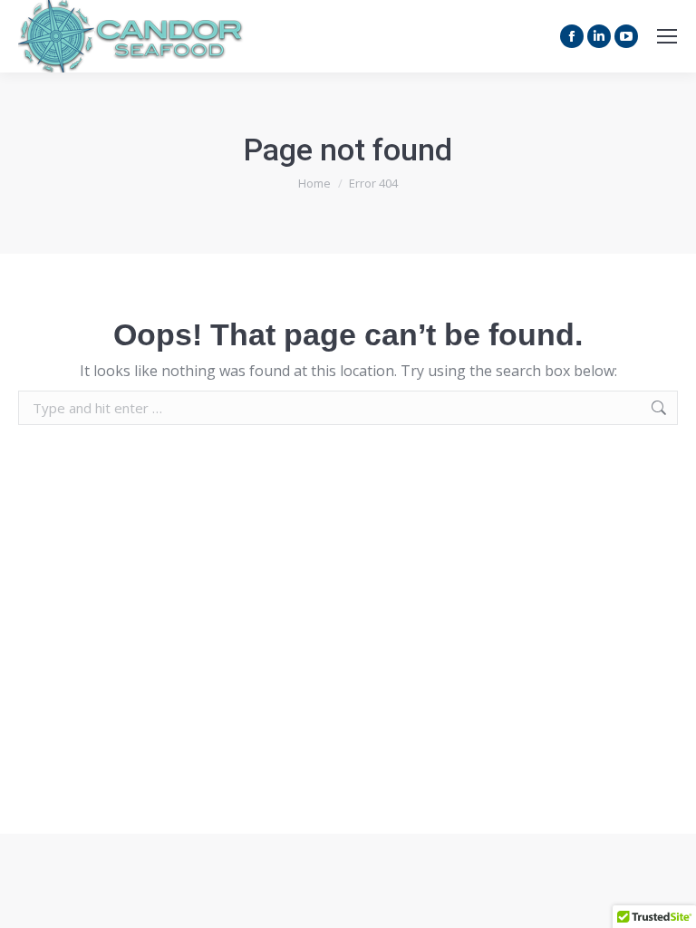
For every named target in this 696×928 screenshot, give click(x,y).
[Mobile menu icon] (667, 36)
